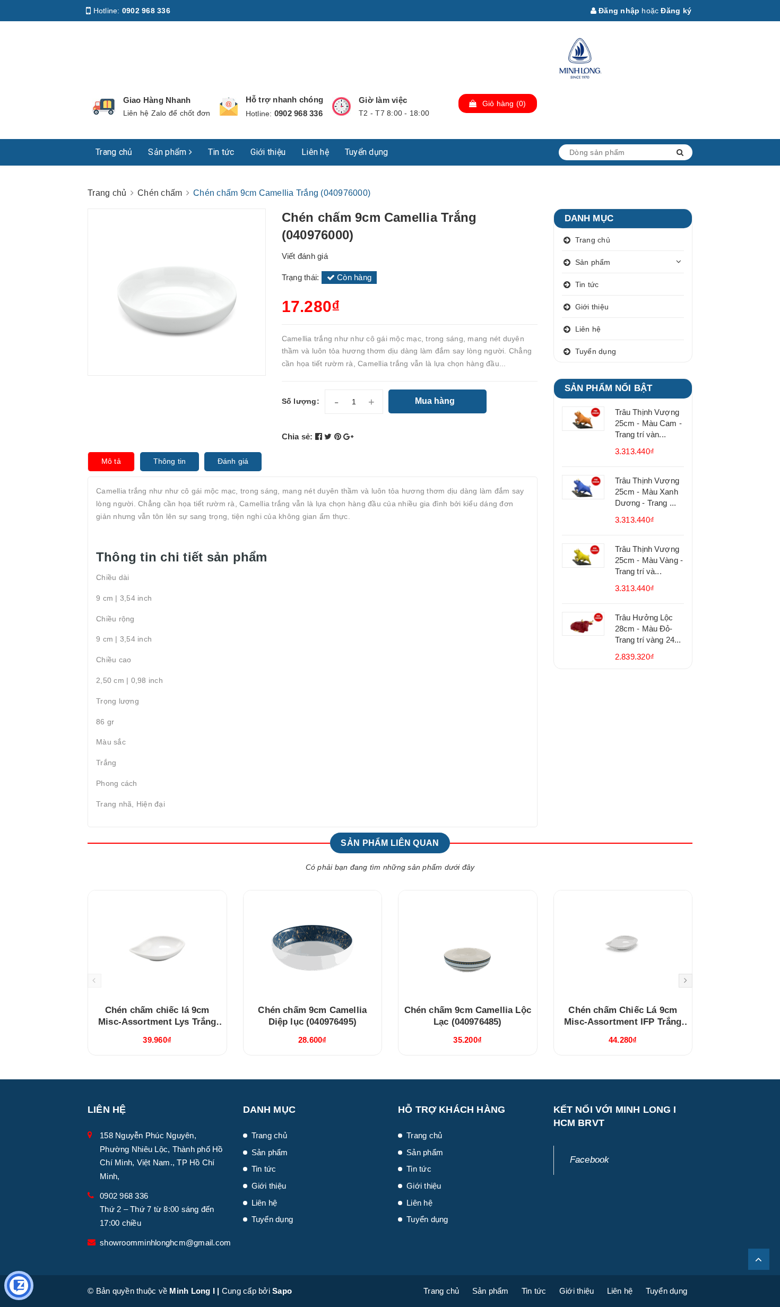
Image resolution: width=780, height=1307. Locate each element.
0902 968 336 (146, 10)
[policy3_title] (341, 106)
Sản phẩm (168, 152)
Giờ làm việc (383, 100)
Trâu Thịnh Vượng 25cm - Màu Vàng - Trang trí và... (649, 560)
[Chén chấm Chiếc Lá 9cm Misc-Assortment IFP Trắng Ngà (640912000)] (623, 943)
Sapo (282, 1290)
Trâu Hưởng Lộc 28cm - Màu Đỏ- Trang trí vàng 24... (648, 628)
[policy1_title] (103, 107)
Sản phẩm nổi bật (609, 388)
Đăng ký (676, 10)
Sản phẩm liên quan (390, 842)
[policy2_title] (229, 107)
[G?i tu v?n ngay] (18, 1285)
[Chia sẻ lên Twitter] (329, 436)
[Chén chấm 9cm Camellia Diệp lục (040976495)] (313, 943)
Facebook (590, 1160)
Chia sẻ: (297, 436)
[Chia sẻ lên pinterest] (339, 436)
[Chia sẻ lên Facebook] (320, 436)
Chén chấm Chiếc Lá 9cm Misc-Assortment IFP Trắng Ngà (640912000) (622, 1021)
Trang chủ (114, 152)
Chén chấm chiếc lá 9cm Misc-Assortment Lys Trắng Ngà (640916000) (157, 1021)
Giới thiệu (268, 152)
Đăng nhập (618, 10)
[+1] (348, 436)
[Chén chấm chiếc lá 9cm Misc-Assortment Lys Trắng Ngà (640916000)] (157, 943)
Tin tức (221, 152)
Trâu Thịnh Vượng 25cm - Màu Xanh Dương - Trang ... (647, 491)
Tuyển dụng (366, 152)
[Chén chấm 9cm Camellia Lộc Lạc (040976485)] (467, 943)
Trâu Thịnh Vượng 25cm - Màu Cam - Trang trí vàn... (648, 423)
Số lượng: (300, 401)
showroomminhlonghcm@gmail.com (165, 1242)
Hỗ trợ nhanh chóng (285, 99)
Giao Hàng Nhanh (157, 100)
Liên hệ (315, 152)
